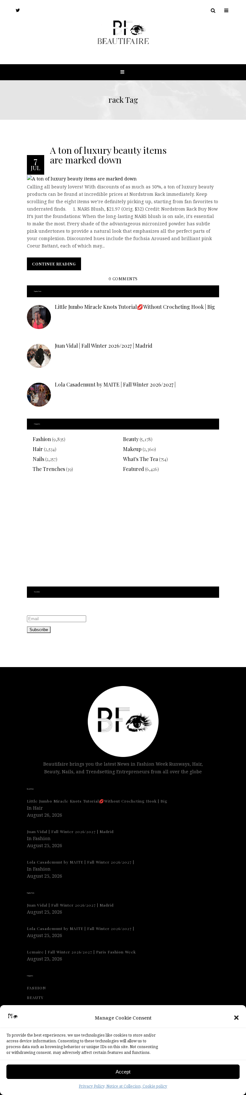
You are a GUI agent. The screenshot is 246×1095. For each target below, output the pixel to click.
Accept (123, 1071)
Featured (133, 468)
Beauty (131, 439)
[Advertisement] (123, 533)
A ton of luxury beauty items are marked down (108, 154)
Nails (38, 459)
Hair (38, 449)
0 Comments (123, 279)
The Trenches (49, 468)
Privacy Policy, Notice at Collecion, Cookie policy (123, 1086)
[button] (236, 1017)
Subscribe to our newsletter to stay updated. (76, 607)
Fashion (42, 439)
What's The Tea (140, 459)
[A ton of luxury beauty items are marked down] (82, 178)
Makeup (132, 449)
